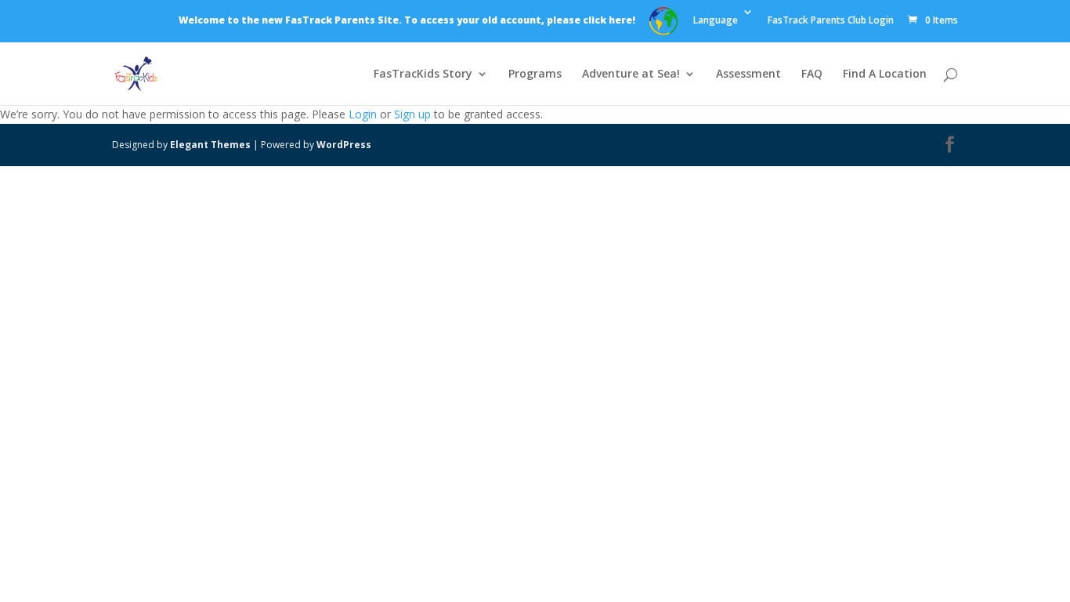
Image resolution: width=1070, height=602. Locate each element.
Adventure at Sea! (631, 74)
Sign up (412, 114)
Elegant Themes (210, 144)
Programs (535, 74)
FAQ (811, 74)
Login (363, 114)
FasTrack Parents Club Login (831, 21)
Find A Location (885, 74)
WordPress (343, 144)
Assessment (748, 74)
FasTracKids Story (423, 74)
